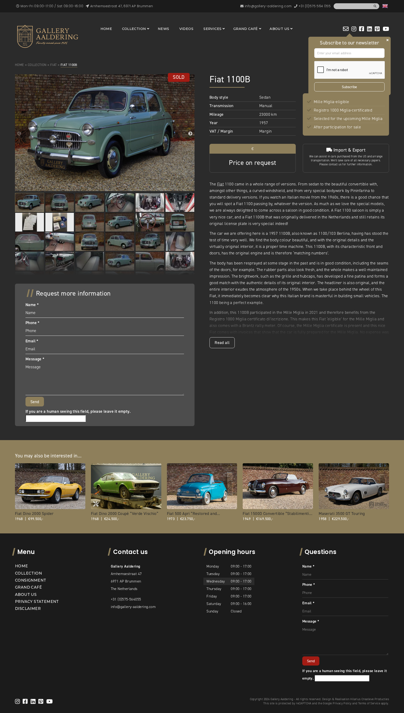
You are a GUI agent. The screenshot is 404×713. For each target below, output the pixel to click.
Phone (32, 323)
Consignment (30, 580)
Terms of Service (369, 703)
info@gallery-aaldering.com (133, 606)
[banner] (47, 36)
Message (34, 359)
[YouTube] (385, 29)
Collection (134, 29)
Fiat (53, 64)
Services (212, 29)
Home (106, 29)
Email (31, 341)
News (163, 29)
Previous (19, 133)
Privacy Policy (342, 703)
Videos (186, 29)
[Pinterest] (377, 29)
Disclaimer (28, 608)
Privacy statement (37, 601)
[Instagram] (354, 29)
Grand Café (245, 29)
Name (32, 305)
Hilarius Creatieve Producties (369, 699)
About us (279, 29)
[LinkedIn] (369, 29)
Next (190, 133)
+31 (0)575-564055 (126, 599)
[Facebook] (361, 29)
